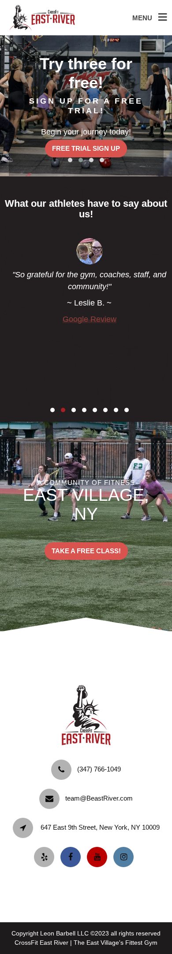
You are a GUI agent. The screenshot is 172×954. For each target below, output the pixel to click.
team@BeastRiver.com (99, 798)
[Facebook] (72, 857)
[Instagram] (125, 857)
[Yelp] (46, 857)
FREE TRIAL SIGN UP (86, 148)
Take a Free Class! (86, 551)
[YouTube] (99, 857)
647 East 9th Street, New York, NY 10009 (100, 827)
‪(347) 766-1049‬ (99, 769)
